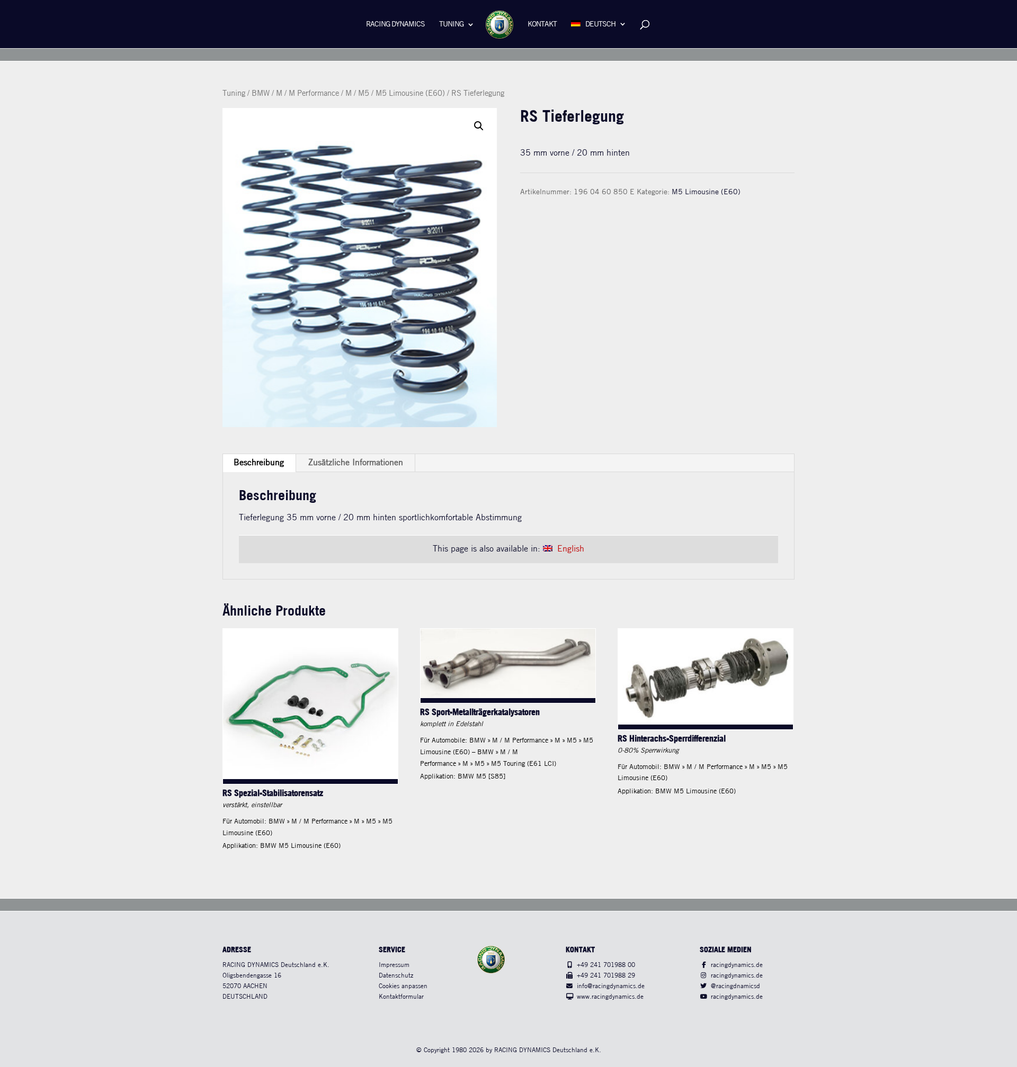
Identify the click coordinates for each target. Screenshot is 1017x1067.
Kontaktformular (401, 996)
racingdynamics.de (737, 965)
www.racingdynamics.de (610, 996)
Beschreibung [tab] (259, 462)
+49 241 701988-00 (606, 965)
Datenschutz (396, 975)
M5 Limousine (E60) (410, 93)
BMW (261, 93)
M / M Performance (307, 93)
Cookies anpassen (403, 986)
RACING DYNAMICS (395, 25)
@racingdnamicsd (735, 986)
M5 (363, 93)
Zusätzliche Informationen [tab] (355, 462)
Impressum (394, 965)
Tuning (451, 25)
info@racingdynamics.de (611, 986)
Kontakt (542, 25)
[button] (478, 125)
